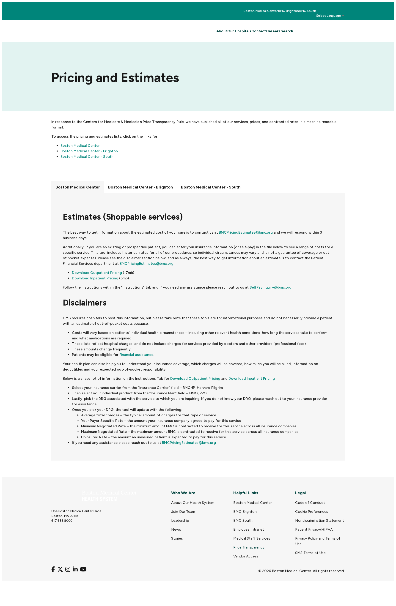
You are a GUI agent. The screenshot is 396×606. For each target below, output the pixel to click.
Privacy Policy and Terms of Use (317, 541)
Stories (177, 538)
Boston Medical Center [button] (77, 187)
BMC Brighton (288, 11)
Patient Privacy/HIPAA (314, 529)
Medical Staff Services (251, 538)
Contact (258, 31)
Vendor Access (245, 556)
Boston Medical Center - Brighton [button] (140, 187)
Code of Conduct (310, 502)
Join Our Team (183, 511)
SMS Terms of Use (310, 553)
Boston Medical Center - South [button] (210, 187)
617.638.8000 (61, 521)
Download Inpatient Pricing (95, 278)
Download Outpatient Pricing (97, 272)
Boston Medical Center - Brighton (89, 151)
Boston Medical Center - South (86, 156)
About (221, 31)
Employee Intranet (248, 529)
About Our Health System (192, 502)
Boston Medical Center (260, 11)
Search (287, 31)
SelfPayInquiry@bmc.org (271, 287)
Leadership (180, 520)
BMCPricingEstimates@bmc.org (246, 232)
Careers (273, 31)
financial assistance (136, 354)
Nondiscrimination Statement (319, 520)
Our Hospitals (239, 31)
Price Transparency (248, 547)
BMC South (307, 11)
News (176, 529)
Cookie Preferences (311, 511)
